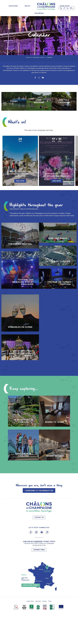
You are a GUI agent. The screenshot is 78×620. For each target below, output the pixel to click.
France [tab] (23, 574)
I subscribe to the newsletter (39, 490)
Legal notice (30, 601)
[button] (61, 7)
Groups (44, 601)
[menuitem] (13, 6)
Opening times (39, 550)
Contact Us (39, 517)
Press (50, 601)
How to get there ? (31, 585)
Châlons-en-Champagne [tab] (25, 579)
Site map (38, 601)
